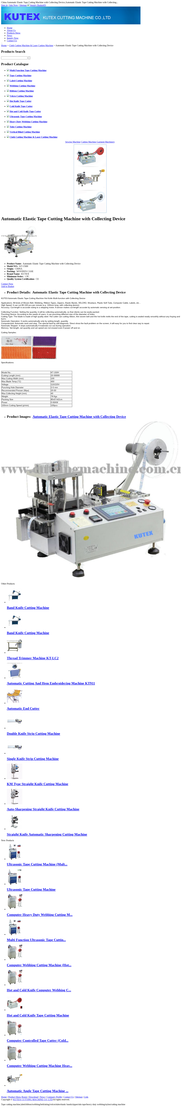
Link (86, 1097)
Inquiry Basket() (38, 5)
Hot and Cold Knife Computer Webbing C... (39, 990)
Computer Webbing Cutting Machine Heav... (39, 1066)
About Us (11, 30)
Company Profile (54, 1097)
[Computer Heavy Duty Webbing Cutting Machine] (14, 909)
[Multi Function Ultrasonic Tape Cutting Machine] (14, 934)
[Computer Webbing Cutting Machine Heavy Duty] (14, 1060)
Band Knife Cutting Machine (28, 608)
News (9, 35)
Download (33, 1097)
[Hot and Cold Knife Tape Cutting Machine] (14, 1010)
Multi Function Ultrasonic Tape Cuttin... (36, 940)
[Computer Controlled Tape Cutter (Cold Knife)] (14, 1035)
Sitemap (23, 5)
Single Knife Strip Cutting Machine (33, 759)
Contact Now (7, 284)
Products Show (13, 33)
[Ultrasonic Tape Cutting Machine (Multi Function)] (14, 859)
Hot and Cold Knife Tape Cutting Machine (38, 1015)
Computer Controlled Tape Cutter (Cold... (37, 1040)
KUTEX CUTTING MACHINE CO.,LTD (33, 1099)
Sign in (4, 5)
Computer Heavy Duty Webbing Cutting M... (40, 914)
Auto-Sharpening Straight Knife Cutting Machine (43, 809)
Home (9, 28)
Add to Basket (7, 286)
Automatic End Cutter (23, 708)
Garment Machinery (106, 142)
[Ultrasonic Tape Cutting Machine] (14, 884)
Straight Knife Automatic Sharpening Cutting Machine (47, 834)
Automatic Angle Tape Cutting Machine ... (37, 1091)
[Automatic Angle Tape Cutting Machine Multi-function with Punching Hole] (14, 1085)
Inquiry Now (12, 38)
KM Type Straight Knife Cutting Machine (37, 784)
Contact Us (12, 40)
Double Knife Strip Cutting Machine (33, 733)
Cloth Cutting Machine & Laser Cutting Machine (31, 45)
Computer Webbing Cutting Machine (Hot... (39, 965)
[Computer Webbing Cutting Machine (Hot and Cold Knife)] (14, 959)
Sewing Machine (72, 142)
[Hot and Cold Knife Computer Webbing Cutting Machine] (14, 985)
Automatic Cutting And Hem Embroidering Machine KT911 (51, 683)
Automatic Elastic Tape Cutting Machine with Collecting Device (79, 416)
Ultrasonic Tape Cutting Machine (31, 889)
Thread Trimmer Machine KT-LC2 (33, 658)
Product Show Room (17, 1097)
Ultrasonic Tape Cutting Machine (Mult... (37, 864)
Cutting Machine (89, 142)
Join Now (13, 5)
